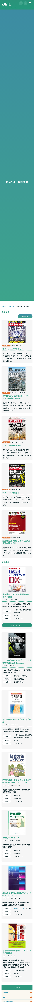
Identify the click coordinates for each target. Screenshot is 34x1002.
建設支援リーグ (19, 908)
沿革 (4, 997)
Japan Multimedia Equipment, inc (10, 7)
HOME (4, 306)
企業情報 (11, 306)
